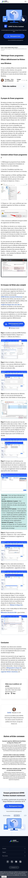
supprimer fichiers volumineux (9, 672)
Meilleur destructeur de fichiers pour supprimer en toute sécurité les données (14, 769)
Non (14, 693)
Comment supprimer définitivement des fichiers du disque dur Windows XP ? (14, 741)
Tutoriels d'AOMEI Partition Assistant (11, 47)
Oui (8, 693)
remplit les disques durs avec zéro (10, 304)
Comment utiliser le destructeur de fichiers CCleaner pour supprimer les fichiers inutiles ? (14, 755)
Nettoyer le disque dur (16, 605)
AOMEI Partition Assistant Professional (11, 297)
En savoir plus (23, 875)
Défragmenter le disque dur (14, 668)
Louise (8, 79)
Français (13, 867)
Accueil (2, 47)
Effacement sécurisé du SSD (8, 612)
